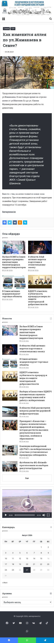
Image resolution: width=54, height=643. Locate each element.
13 (27, 558)
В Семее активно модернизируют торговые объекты (12, 294)
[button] (27, 503)
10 (6, 558)
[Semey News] (27, 11)
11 (13, 558)
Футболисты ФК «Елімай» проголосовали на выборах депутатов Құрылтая (34, 465)
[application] (27, 503)
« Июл (4, 583)
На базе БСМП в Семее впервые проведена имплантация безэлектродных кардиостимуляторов (14, 262)
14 (34, 558)
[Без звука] (43, 515)
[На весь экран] (48, 515)
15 (41, 558)
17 (6, 564)
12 (20, 558)
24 (6, 570)
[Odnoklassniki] (20, 222)
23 (48, 564)
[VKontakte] (15, 222)
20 (27, 564)
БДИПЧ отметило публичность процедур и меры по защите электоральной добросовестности (33, 378)
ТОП (13, 29)
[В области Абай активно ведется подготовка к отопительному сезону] (40, 247)
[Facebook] (4, 222)
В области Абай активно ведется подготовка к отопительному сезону (37, 262)
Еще (27, 478)
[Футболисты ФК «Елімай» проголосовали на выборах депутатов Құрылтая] (9, 466)
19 (20, 564)
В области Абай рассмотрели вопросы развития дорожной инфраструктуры (35, 410)
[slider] (25, 515)
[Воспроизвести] (5, 515)
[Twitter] (10, 222)
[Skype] (25, 222)
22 (41, 564)
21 (34, 564)
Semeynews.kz (9, 212)
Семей (6, 29)
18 (13, 564)
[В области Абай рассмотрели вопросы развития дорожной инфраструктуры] (9, 411)
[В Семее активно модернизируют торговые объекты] (14, 281)
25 (13, 570)
